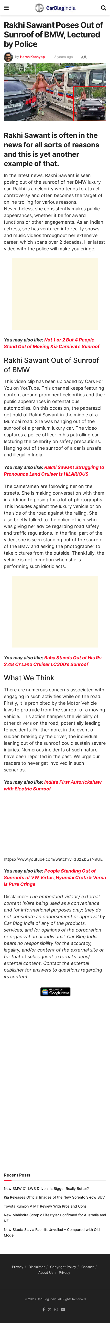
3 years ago (63, 57)
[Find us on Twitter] (50, 1309)
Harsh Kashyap (32, 57)
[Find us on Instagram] (56, 1309)
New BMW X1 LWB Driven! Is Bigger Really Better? (46, 1188)
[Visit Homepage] (55, 7)
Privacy (17, 1267)
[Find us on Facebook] (43, 1309)
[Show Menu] (6, 7)
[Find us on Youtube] (63, 1309)
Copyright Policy (63, 1267)
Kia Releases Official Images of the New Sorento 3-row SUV (54, 1197)
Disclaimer (37, 1267)
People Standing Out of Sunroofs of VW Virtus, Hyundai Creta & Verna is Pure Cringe (55, 877)
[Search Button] (103, 7)
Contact (87, 1267)
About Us (45, 1272)
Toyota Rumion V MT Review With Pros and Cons (45, 1206)
